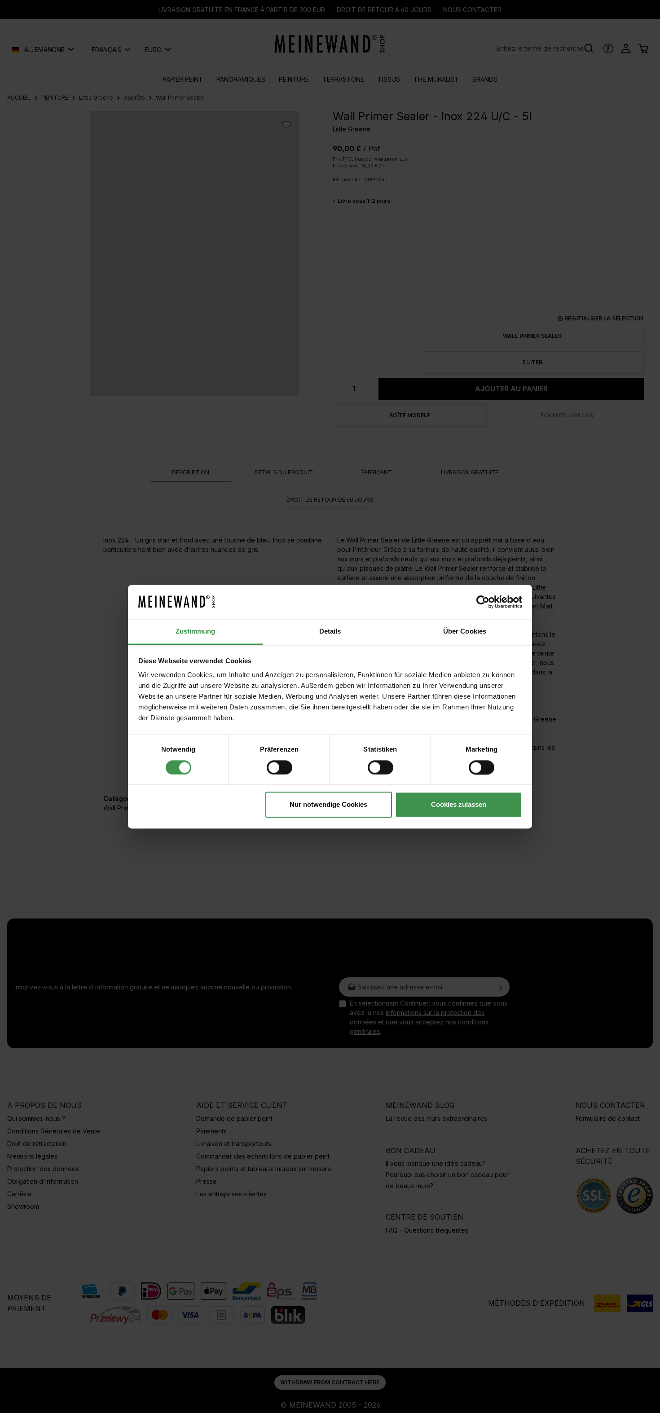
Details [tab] (330, 631)
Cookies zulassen (458, 805)
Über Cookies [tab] (464, 631)
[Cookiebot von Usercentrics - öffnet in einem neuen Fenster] (483, 601)
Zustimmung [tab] (196, 631)
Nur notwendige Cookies (328, 805)
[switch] (279, 767)
